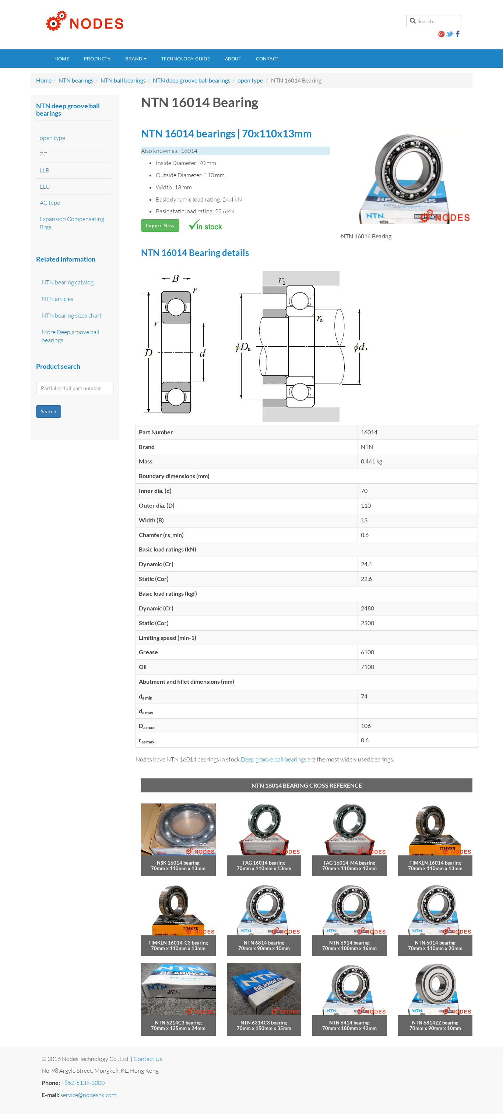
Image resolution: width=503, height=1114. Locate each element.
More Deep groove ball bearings (70, 336)
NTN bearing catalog (68, 282)
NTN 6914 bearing (349, 943)
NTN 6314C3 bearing (263, 1023)
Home (61, 59)
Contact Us (148, 1058)
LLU (45, 186)
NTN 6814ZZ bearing (435, 1023)
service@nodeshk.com (88, 1095)
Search (48, 411)
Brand (134, 59)
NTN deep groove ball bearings (192, 80)
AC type (50, 202)
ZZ (43, 154)
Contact (267, 59)
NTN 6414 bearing (349, 1023)
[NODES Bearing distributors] (84, 21)
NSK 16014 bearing (178, 863)
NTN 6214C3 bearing (178, 1023)
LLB (44, 170)
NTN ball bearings (123, 80)
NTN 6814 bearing (264, 943)
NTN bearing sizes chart (72, 315)
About (233, 59)
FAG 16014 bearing (264, 863)
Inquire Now (160, 225)
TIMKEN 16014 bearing (435, 863)
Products (97, 59)
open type (250, 80)
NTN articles (57, 298)
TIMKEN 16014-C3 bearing (178, 943)
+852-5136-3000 (83, 1082)
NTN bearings (76, 80)
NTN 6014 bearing (435, 943)
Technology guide (185, 59)
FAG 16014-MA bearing (349, 863)
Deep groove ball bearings (273, 759)
